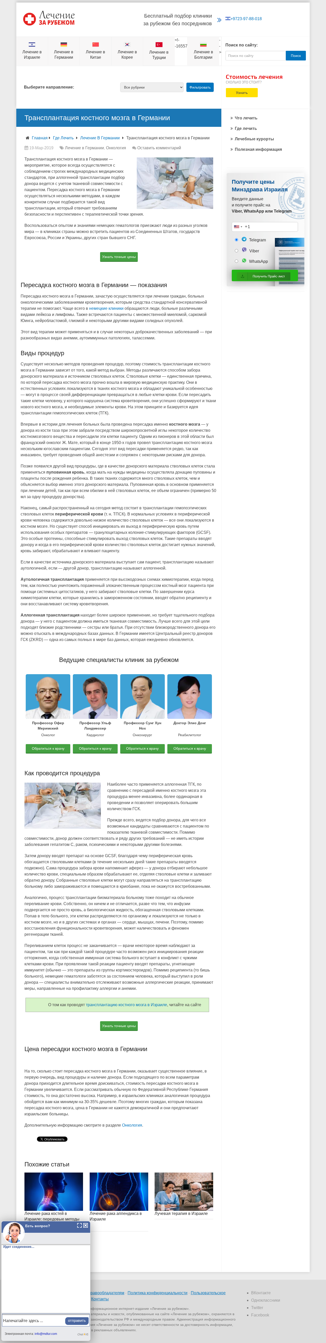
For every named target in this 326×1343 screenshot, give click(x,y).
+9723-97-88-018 (246, 19)
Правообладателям (105, 1293)
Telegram (257, 240)
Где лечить (63, 138)
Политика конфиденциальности (157, 1293)
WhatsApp (258, 261)
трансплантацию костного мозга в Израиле (126, 1005)
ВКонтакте (261, 1293)
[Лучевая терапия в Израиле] (184, 1192)
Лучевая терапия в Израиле (181, 1213)
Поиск (296, 56)
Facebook (260, 1315)
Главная (40, 138)
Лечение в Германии (100, 138)
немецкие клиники (106, 308)
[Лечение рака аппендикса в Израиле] (119, 1192)
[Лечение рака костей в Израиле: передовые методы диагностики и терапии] (53, 1192)
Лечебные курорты (254, 139)
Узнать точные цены (119, 257)
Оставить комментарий (159, 148)
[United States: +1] (238, 226)
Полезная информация (258, 149)
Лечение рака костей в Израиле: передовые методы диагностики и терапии (51, 1219)
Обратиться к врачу (48, 748)
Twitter (257, 1307)
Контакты (100, 1299)
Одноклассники (265, 1300)
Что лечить (246, 118)
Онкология (116, 148)
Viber (253, 251)
